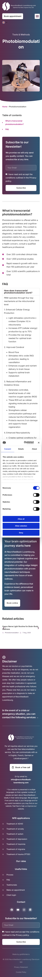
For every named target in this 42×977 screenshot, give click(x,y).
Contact (21, 902)
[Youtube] (18, 910)
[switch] (36, 495)
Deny (21, 533)
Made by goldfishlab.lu (21, 954)
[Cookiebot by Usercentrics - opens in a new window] (25, 442)
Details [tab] (21, 449)
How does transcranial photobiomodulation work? (18, 291)
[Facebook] (12, 910)
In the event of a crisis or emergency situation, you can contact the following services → (20, 714)
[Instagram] (24, 910)
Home (4, 106)
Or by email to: (21, 779)
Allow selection (21, 526)
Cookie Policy (21, 972)
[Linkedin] (30, 910)
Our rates (21, 861)
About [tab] (34, 449)
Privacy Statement (21, 967)
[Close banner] (38, 442)
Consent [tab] (7, 449)
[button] (37, 16)
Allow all (21, 519)
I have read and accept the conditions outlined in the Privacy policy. (21, 177)
